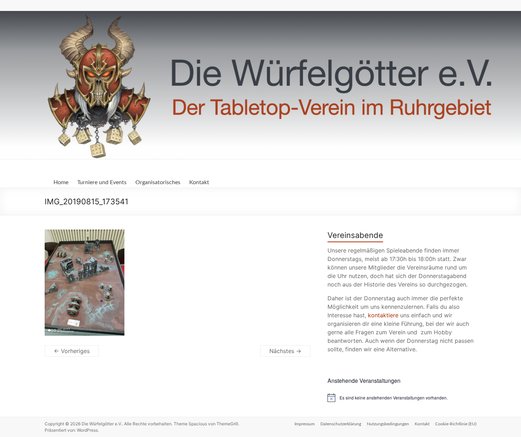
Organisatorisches (157, 182)
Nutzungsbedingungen (388, 424)
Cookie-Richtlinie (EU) (455, 424)
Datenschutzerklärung (340, 424)
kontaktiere (383, 315)
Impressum (305, 424)
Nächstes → (285, 350)
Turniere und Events (102, 182)
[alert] (401, 397)
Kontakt (199, 182)
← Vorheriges (72, 350)
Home (61, 182)
